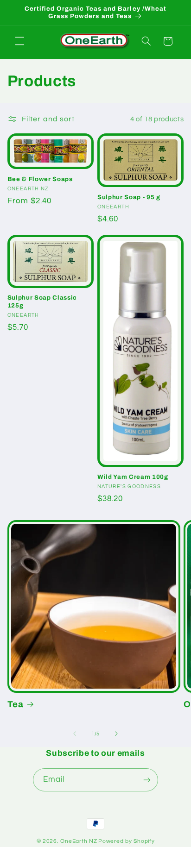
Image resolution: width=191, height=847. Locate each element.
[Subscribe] (147, 779)
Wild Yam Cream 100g (132, 476)
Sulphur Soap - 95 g (128, 197)
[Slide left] (74, 734)
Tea (15, 704)
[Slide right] (116, 734)
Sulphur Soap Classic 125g (42, 301)
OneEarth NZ (78, 841)
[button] (19, 41)
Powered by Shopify (126, 841)
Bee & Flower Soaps (40, 179)
